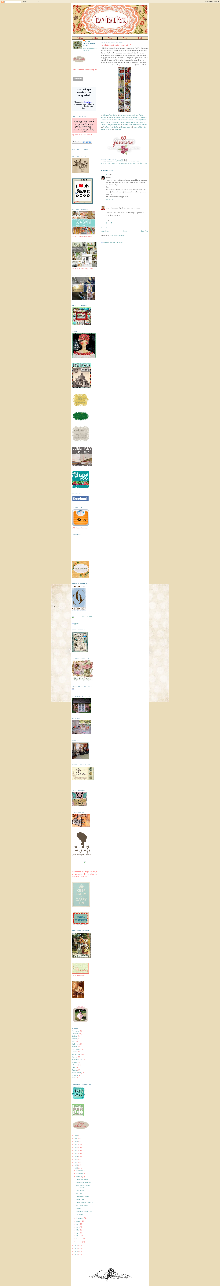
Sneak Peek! (80, 1199)
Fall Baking (79, 1214)
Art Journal (75, 1031)
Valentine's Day (77, 1059)
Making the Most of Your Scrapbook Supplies (124, 117)
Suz (107, 174)
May (78, 1230)
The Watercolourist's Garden (123, 120)
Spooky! (78, 1208)
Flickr (110, 38)
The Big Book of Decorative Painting (135, 124)
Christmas (75, 1033)
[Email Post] (125, 160)
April (78, 1233)
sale (135, 163)
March (78, 1236)
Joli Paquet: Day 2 (82, 1205)
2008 (76, 1248)
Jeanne (88, 41)
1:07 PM (109, 223)
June (78, 1227)
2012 (76, 1162)
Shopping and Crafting (83, 1182)
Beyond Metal (126, 127)
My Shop (80, 38)
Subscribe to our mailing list (85, 70)
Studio (140, 38)
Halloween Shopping (82, 1196)
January (79, 1242)
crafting (116, 162)
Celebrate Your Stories (110, 115)
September (80, 1218)
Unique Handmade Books (134, 122)
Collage (74, 1036)
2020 (76, 1138)
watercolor (142, 163)
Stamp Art (118, 129)
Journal (74, 1052)
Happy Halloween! (82, 1179)
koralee (108, 205)
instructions (125, 162)
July (78, 1224)
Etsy (73, 1041)
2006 (76, 1254)
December (80, 1171)
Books (109, 162)
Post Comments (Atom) (118, 235)
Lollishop (95, 38)
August (78, 1221)
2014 (76, 1156)
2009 (76, 1245)
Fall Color (79, 1193)
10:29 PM (110, 200)
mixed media (135, 162)
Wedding (75, 1065)
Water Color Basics (117, 122)
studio (74, 1078)
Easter (74, 1039)
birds (73, 1067)
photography (113, 163)
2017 (76, 1147)
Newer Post (105, 231)
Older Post (144, 231)
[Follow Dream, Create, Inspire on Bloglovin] (82, 143)
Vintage (74, 1062)
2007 (76, 1251)
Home (125, 231)
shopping (75, 1075)
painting (104, 163)
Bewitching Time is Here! (84, 1211)
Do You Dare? (80, 1190)
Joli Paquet (76, 1049)
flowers (74, 1070)
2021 (76, 1135)
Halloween (75, 1044)
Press (125, 38)
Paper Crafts (76, 1054)
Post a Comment (106, 228)
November (80, 1174)
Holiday (74, 1046)
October (79, 1177)
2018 (76, 1144)
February (79, 1239)
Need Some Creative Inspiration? (116, 45)
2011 (76, 1165)
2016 (76, 1150)
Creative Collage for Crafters (110, 124)
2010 (76, 1168)
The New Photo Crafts (110, 127)
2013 (76, 1159)
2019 (76, 1141)
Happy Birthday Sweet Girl (84, 1202)
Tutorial (74, 1057)
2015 (76, 1153)
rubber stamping (125, 163)
